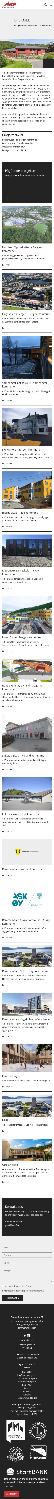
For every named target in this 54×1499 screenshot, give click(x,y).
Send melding (13, 1298)
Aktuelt (27, 1388)
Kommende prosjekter (27, 1378)
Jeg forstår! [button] (11, 1494)
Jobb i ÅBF (27, 1385)
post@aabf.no (12, 1225)
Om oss (27, 1391)
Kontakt (27, 1394)
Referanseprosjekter (27, 1381)
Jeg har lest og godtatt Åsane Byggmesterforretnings (22, 1288)
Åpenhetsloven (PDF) (27, 1414)
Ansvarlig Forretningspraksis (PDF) (27, 1411)
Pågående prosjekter (27, 1375)
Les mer (6, 264)
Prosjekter (27, 1372)
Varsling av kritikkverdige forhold (27, 1404)
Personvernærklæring (27, 1397)
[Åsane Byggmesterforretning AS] (13, 4)
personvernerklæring (33, 1290)
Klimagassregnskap (27, 1407)
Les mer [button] (9, 1486)
